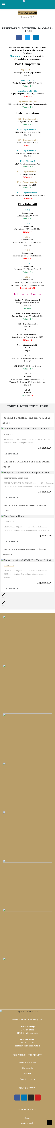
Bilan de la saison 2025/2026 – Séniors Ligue (24, 508)
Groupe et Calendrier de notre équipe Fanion (26, 464)
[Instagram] (31, 1098)
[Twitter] (27, 37)
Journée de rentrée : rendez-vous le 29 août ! (26, 420)
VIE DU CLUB (9, 434)
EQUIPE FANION (10, 478)
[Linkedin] (36, 37)
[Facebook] (19, 37)
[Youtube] (38, 1098)
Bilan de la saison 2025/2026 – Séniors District (24, 552)
